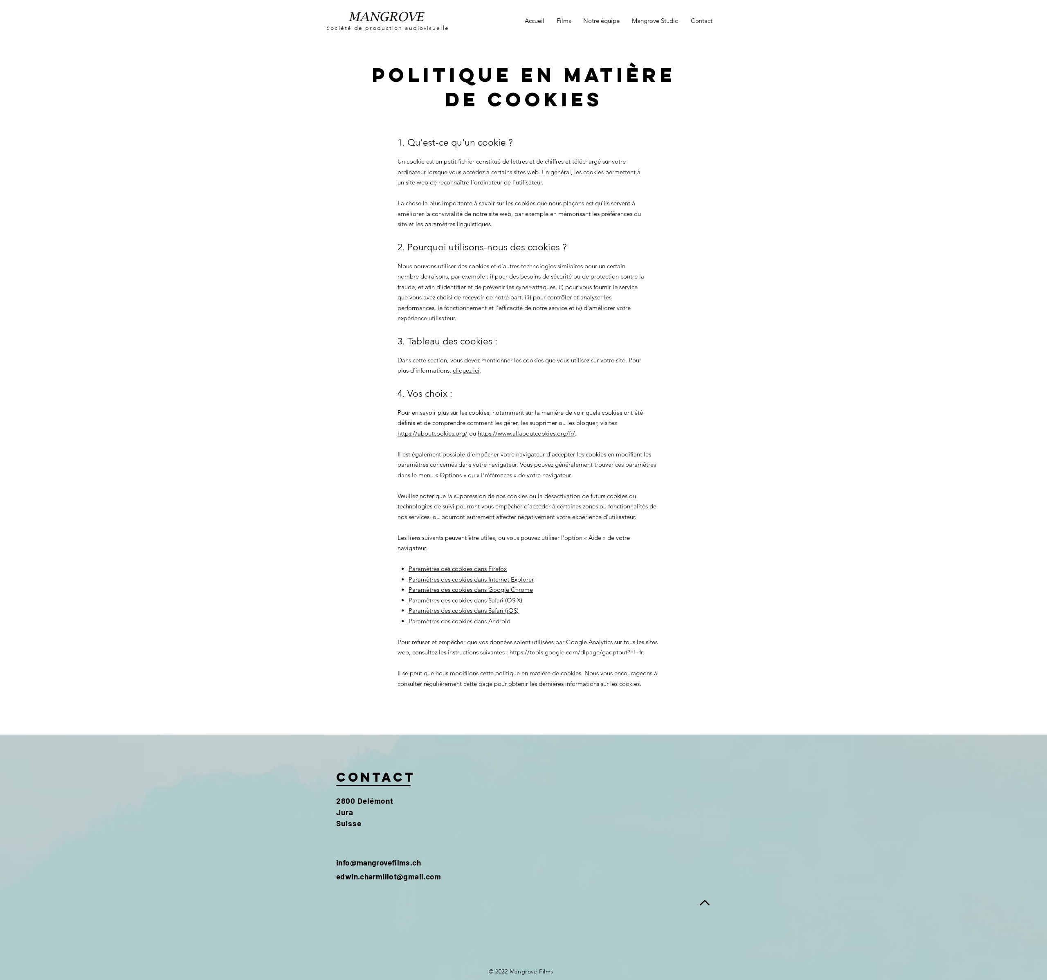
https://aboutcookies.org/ (432, 433)
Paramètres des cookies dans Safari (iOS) (464, 610)
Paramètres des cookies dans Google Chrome (471, 589)
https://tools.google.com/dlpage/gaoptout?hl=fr (576, 652)
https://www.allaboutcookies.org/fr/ (526, 433)
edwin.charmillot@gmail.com (388, 876)
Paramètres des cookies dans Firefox (458, 569)
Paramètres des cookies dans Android (459, 621)
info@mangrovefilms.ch (378, 862)
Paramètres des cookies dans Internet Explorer (471, 579)
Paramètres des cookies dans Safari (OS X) (465, 600)
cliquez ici (466, 370)
